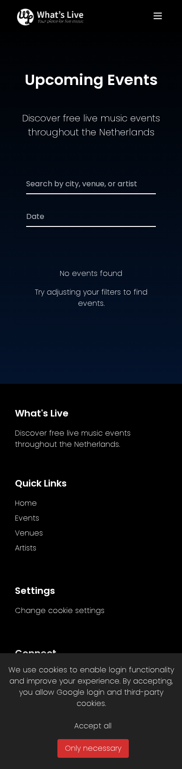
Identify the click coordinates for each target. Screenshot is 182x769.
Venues (29, 533)
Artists (25, 548)
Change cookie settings (60, 610)
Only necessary (93, 748)
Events (27, 518)
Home (26, 503)
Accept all (93, 725)
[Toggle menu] (157, 16)
